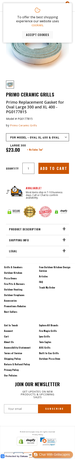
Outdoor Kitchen (13, 272)
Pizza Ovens (10, 278)
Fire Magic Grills (48, 330)
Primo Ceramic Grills (23, 125)
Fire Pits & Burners (14, 284)
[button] (52, 454)
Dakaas (24, 456)
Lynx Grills (44, 336)
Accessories (10, 300)
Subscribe (54, 408)
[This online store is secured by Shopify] (27, 444)
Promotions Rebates (15, 306)
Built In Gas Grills (49, 353)
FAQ (41, 282)
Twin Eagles (45, 342)
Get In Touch (11, 325)
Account (8, 330)
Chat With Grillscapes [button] (54, 454)
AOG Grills (44, 347)
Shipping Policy (12, 358)
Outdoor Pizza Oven (49, 358)
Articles (43, 276)
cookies (37, 25)
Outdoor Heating (13, 289)
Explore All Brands (48, 325)
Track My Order (47, 287)
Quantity (12, 168)
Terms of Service (13, 353)
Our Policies (10, 375)
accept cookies (37, 35)
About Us (9, 342)
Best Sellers (10, 311)
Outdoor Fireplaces (14, 295)
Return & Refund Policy (17, 364)
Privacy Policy (11, 369)
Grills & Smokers (13, 267)
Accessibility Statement (17, 347)
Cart (6, 336)
